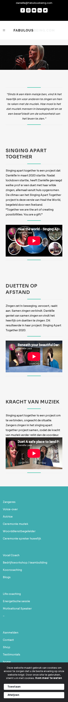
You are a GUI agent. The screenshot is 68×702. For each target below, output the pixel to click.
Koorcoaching (12, 570)
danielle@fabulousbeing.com (34, 3)
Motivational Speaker (17, 608)
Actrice (8, 516)
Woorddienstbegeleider (19, 531)
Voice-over (10, 509)
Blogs (7, 577)
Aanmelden (10, 632)
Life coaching (12, 594)
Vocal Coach (11, 555)
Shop (6, 647)
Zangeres (9, 502)
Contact (8, 640)
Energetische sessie (16, 601)
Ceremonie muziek (15, 524)
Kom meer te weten (48, 678)
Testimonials (11, 654)
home (7, 662)
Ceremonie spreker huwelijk (22, 538)
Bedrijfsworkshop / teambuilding (25, 562)
